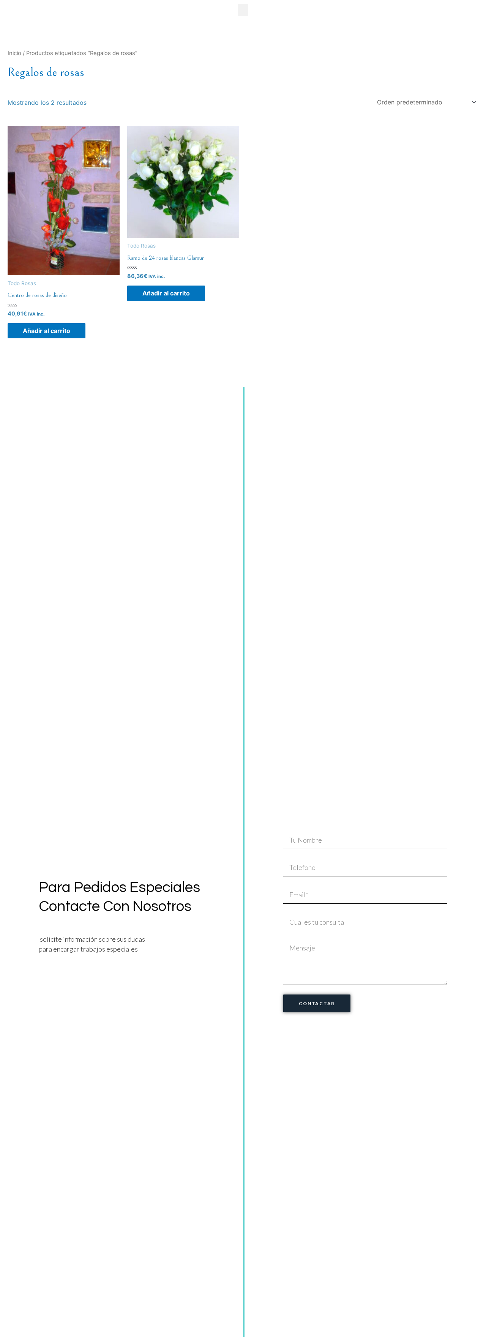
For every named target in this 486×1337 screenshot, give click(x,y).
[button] (243, 10)
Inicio (14, 53)
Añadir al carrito (46, 331)
